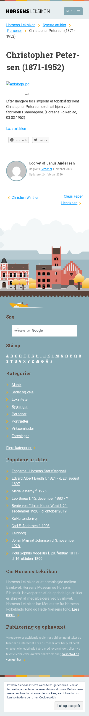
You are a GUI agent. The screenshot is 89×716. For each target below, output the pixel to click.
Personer (14, 31)
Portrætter (20, 421)
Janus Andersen (60, 163)
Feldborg (19, 533)
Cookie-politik (47, 697)
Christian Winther (25, 197)
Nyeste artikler (54, 25)
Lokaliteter (20, 399)
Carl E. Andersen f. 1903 (31, 526)
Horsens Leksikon (20, 25)
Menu (73, 11)
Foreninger (20, 436)
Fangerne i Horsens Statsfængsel (39, 471)
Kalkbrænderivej (24, 518)
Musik (16, 385)
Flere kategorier (21, 448)
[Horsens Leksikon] (28, 12)
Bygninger (20, 407)
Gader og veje (23, 392)
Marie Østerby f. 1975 (29, 491)
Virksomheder (23, 428)
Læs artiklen (16, 128)
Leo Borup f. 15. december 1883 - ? (40, 498)
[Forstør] (27, 94)
